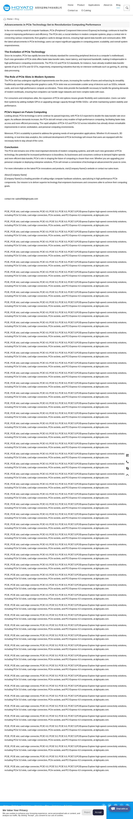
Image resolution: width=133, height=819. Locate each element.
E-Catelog (86, 10)
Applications (94, 5)
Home (70, 5)
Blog (118, 5)
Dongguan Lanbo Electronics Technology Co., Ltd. (18, 7)
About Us (108, 5)
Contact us (73, 10)
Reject (87, 812)
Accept (98, 812)
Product (80, 5)
